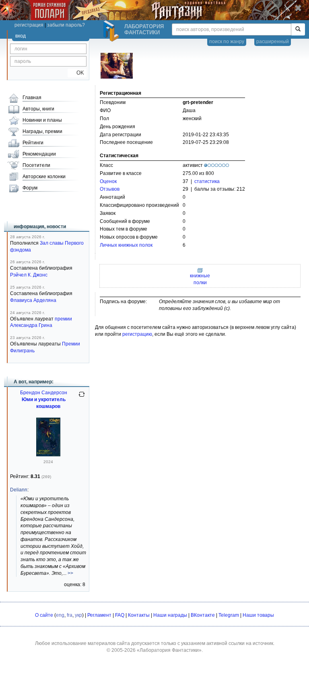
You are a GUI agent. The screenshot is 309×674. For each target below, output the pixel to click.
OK (77, 73)
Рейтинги (33, 143)
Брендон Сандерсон (43, 392)
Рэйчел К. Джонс (28, 275)
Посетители (36, 165)
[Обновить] (82, 397)
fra (69, 615)
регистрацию (137, 334)
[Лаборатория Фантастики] (112, 31)
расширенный (272, 41)
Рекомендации (39, 154)
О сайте (44, 615)
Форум (30, 188)
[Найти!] (298, 29)
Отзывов (109, 189)
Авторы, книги (38, 109)
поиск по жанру (226, 41)
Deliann (18, 490)
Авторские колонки (44, 176)
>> (70, 573)
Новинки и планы (42, 120)
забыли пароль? (66, 25)
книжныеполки (200, 279)
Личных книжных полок (126, 245)
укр (78, 615)
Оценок (108, 181)
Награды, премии (42, 131)
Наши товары (258, 615)
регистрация (28, 25)
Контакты (139, 615)
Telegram (228, 615)
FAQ (119, 615)
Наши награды (170, 615)
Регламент (99, 615)
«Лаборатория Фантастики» (169, 650)
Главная (32, 97)
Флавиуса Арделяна (33, 300)
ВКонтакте (203, 615)
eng (60, 615)
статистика (207, 181)
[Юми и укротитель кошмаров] (48, 455)
